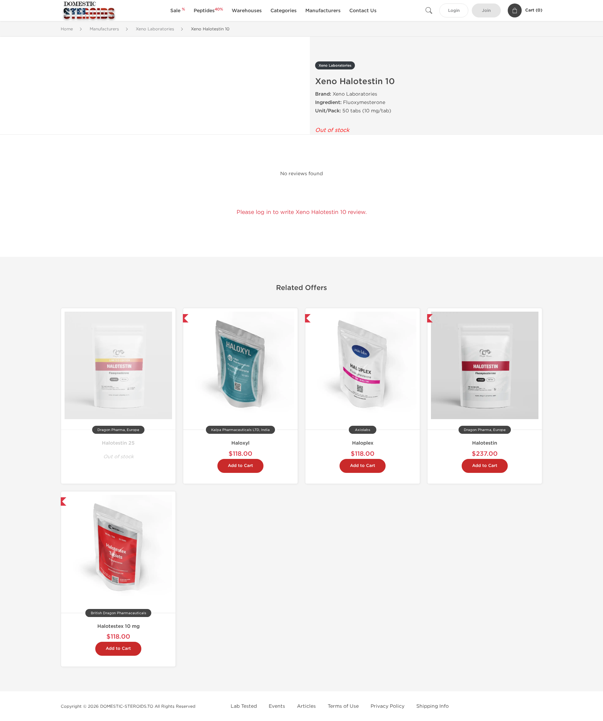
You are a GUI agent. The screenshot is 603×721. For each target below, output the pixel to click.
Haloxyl (240, 443)
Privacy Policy (387, 706)
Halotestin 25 (118, 443)
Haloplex (362, 443)
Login (454, 10)
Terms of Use (343, 706)
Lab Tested (244, 706)
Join (486, 10)
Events (277, 706)
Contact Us (363, 11)
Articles (306, 706)
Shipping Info (432, 706)
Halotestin (484, 443)
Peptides (208, 11)
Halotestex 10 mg (118, 626)
